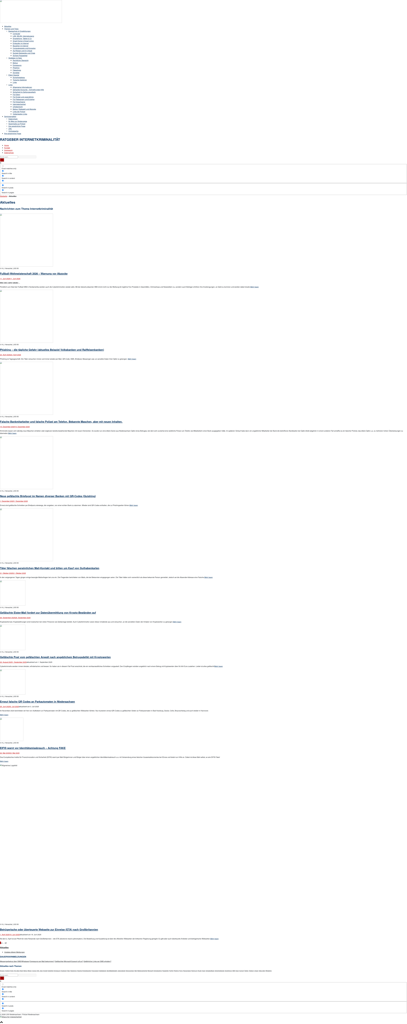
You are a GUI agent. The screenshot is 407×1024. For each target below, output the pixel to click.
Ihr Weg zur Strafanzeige (17, 121)
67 (6, 943)
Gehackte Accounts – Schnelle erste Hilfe (28, 89)
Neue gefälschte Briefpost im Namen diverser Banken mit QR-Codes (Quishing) (48, 496)
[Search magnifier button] (2, 160)
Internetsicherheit (19, 104)
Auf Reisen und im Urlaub (22, 50)
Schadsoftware (210, 971)
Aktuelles (7, 26)
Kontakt (7, 148)
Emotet (45, 971)
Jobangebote (121, 971)
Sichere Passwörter (20, 55)
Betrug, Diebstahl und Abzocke (24, 109)
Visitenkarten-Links (20, 114)
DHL (38, 971)
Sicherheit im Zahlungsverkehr (24, 92)
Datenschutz (9, 152)
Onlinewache (13, 131)
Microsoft (150, 971)
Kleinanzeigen (130, 971)
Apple (12, 971)
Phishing (16, 68)
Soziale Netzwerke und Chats (24, 53)
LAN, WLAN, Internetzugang (23, 36)
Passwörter (165, 971)
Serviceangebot (10, 116)
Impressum (8, 150)
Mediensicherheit (142, 971)
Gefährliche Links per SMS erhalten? (97, 961)
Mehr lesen (254, 287)
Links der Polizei (19, 111)
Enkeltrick (50, 971)
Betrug (15, 63)
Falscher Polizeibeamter (84, 971)
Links (15, 82)
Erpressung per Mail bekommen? (42, 961)
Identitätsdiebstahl (112, 971)
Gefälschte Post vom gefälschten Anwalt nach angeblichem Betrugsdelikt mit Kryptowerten (55, 657)
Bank (21, 971)
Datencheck (12, 119)
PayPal (171, 971)
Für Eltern (16, 94)
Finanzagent (95, 971)
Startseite (3, 196)
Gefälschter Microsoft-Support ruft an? (69, 961)
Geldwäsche (102, 971)
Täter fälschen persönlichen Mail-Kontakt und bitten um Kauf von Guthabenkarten (49, 568)
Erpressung (17, 65)
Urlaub (256, 971)
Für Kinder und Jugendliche (23, 97)
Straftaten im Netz (15, 58)
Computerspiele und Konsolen (24, 48)
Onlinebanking (157, 971)
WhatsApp (269, 971)
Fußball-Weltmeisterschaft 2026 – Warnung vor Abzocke (34, 273)
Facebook (64, 971)
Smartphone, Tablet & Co (22, 38)
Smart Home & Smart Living (23, 41)
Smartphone (228, 971)
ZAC (10, 128)
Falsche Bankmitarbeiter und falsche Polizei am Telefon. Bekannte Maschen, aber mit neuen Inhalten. (61, 421)
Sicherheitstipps (19, 77)
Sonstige (16, 72)
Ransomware (187, 971)
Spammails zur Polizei (16, 124)
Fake (68, 971)
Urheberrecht (18, 106)
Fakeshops (17, 70)
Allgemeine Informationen (22, 87)
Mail (136, 971)
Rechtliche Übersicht (20, 60)
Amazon (2, 971)
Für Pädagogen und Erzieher (24, 99)
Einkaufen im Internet (21, 43)
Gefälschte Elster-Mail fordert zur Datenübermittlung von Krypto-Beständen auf (48, 612)
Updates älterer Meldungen (14, 952)
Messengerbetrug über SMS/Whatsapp (14, 961)
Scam (203, 971)
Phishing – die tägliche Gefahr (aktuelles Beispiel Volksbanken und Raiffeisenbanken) (52, 349)
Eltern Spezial (13, 75)
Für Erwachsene (19, 102)
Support (241, 971)
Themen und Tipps (11, 29)
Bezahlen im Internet (20, 46)
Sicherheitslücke (219, 971)
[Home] (31, 22)
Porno (181, 971)
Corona (34, 971)
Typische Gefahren (20, 80)
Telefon (246, 971)
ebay (41, 971)
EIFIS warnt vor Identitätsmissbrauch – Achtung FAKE (33, 748)
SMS (233, 971)
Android (7, 971)
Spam (237, 971)
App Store (17, 971)
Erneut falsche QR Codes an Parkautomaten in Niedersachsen (37, 701)
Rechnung (194, 971)
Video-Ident (262, 971)
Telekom (251, 971)
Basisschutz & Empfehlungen (19, 31)
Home (6, 145)
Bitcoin (30, 971)
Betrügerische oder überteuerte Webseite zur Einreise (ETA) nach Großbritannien (49, 929)
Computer (16, 33)
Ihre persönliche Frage (16, 126)
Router (200, 971)
